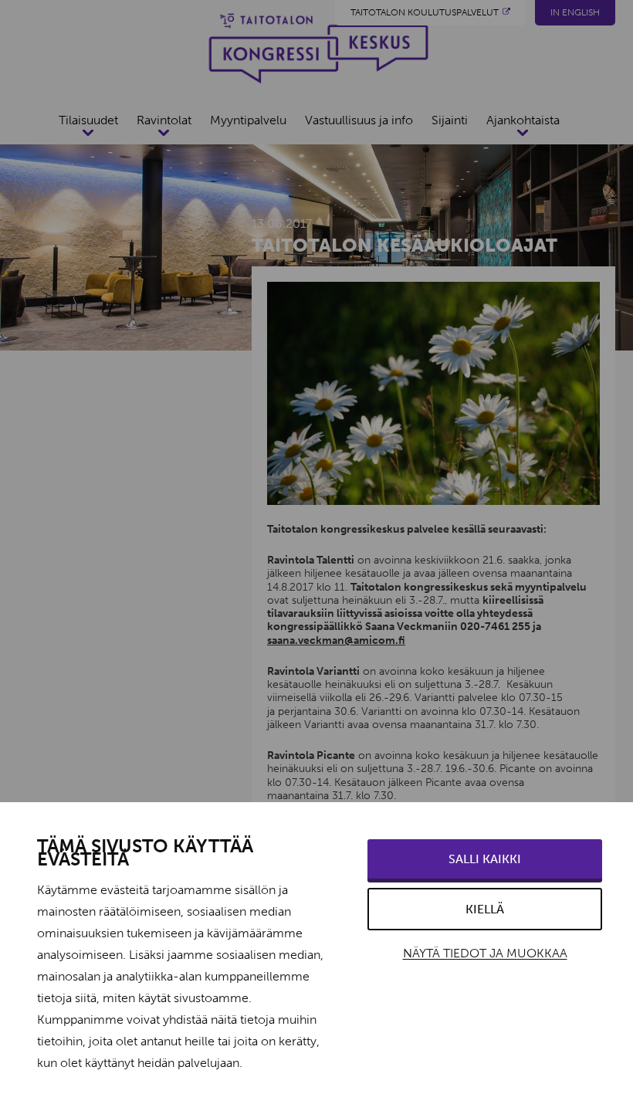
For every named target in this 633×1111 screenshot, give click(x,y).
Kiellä (484, 909)
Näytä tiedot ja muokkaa (485, 953)
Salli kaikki (485, 859)
